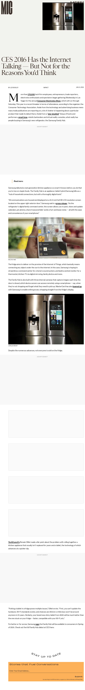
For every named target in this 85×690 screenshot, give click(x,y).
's (19, 542)
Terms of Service (71, 679)
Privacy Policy (79, 679)
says (37, 624)
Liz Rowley (14, 87)
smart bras (22, 117)
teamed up (77, 286)
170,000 (31, 94)
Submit (79, 676)
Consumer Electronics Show (49, 101)
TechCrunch (13, 542)
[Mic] (6, 7)
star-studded (53, 114)
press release (61, 203)
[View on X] (46, 424)
